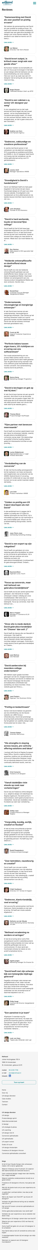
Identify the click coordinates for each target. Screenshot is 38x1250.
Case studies (6, 1099)
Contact (4, 1104)
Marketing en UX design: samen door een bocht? (19, 1218)
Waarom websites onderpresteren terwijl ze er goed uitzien (18, 1179)
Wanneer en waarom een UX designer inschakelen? (15, 1241)
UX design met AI (8, 1133)
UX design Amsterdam (9, 1147)
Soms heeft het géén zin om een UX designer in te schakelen (18, 1227)
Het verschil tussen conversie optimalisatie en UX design (18, 1207)
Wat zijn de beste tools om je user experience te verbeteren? (18, 1188)
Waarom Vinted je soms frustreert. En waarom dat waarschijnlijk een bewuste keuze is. (18, 1169)
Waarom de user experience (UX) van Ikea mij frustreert (17, 1222)
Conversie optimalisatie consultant (14, 1153)
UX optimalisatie (7, 1139)
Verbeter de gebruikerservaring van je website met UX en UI (18, 1202)
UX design (5, 1115)
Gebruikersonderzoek (9, 1121)
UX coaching (6, 1130)
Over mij (5, 1093)
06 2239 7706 (13, 1070)
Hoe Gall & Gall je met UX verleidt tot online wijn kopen (18, 1231)
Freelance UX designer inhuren (13, 1150)
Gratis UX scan (7, 1144)
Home (4, 1090)
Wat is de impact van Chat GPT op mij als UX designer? (17, 1198)
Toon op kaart (19, 1082)
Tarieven (5, 1102)
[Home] (7, 3)
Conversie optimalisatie (10, 1136)
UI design (5, 1124)
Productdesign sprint (9, 1118)
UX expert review (8, 1142)
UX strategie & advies (9, 1127)
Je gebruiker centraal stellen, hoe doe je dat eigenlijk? (17, 1193)
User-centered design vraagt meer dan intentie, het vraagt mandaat (18, 1174)
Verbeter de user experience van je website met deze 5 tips (18, 1215)
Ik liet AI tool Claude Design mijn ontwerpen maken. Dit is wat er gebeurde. (17, 1165)
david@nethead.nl (15, 1073)
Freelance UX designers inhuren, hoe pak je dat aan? (18, 1183)
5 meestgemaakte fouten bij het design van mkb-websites (19, 1236)
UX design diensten (8, 1096)
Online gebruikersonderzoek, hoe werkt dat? (17, 1211)
